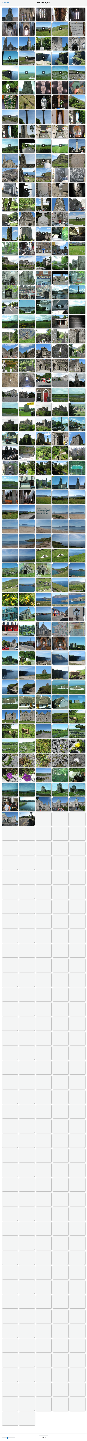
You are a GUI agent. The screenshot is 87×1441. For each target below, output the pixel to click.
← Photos (5, 3)
